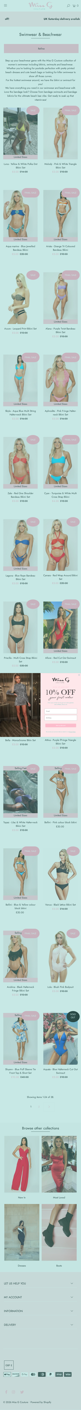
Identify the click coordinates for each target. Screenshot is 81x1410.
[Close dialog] (79, 675)
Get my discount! (61, 725)
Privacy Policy (72, 731)
